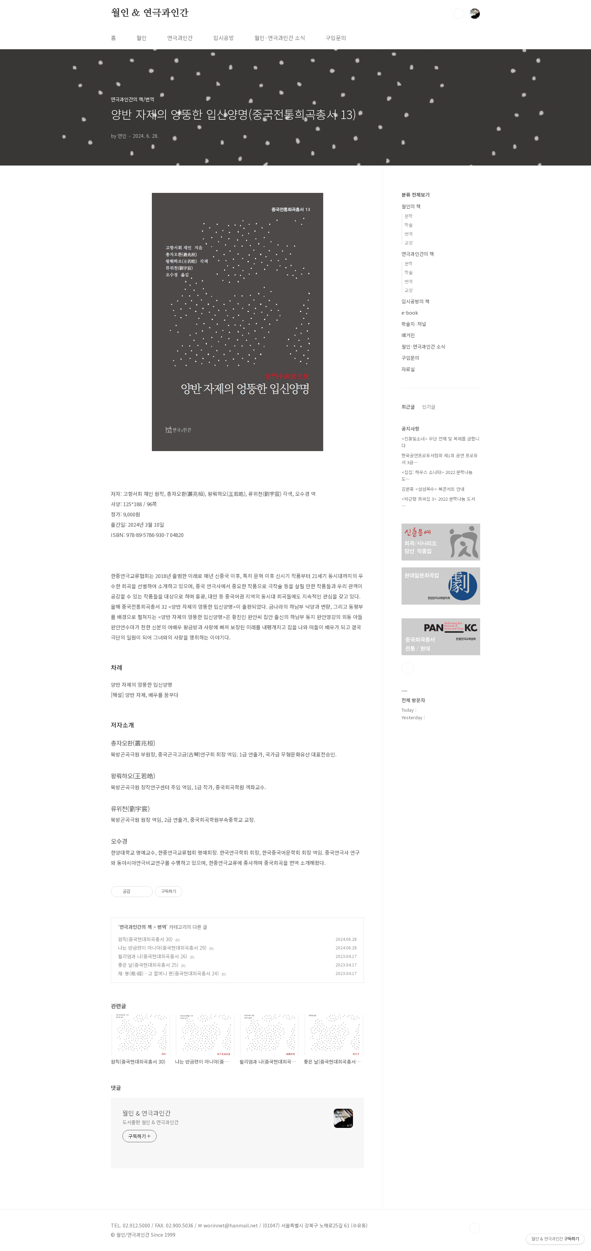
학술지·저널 (414, 323)
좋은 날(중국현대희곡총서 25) (148, 964)
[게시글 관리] (145, 891)
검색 (459, 14)
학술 (409, 225)
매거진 (408, 335)
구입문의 (336, 38)
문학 (409, 216)
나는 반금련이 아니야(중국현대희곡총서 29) (162, 947)
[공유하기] (136, 891)
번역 (161, 926)
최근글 (408, 406)
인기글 (428, 406)
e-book (410, 312)
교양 (409, 242)
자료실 (408, 369)
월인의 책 (411, 206)
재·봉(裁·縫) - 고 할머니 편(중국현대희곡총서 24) (168, 973)
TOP (474, 1228)
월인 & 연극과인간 (150, 13)
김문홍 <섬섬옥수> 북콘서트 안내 (433, 489)
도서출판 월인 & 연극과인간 (150, 1122)
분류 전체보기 (416, 194)
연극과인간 (180, 38)
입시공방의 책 (416, 301)
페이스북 (408, 668)
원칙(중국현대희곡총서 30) (145, 939)
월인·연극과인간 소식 (279, 38)
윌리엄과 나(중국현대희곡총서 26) (152, 956)
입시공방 (223, 38)
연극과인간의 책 (135, 926)
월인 (141, 38)
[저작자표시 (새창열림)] (185, 891)
